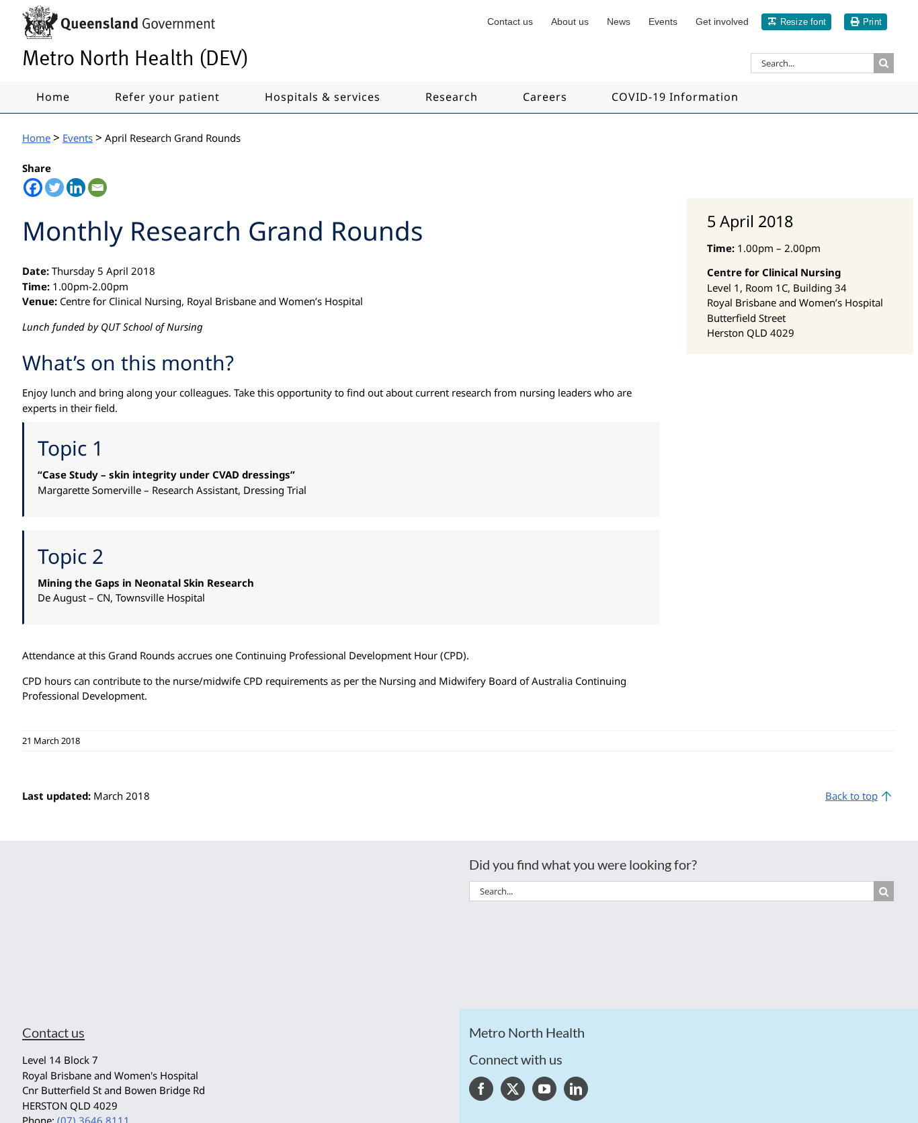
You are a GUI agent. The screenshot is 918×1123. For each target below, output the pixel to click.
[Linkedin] (76, 187)
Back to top (851, 795)
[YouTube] (544, 1089)
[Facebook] (33, 187)
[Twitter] (54, 187)
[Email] (97, 187)
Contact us (53, 1032)
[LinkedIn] (576, 1089)
